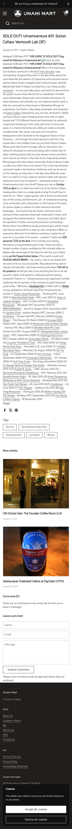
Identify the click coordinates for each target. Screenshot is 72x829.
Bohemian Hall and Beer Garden (50, 324)
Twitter (65, 286)
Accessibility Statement (15, 766)
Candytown (57, 384)
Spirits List (8, 730)
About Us (8, 715)
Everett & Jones (23, 369)
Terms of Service (12, 756)
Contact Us (9, 739)
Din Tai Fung (44, 354)
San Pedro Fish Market (15, 384)
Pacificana (8, 316)
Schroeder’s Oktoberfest (39, 358)
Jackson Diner (13, 312)
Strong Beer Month (39, 339)
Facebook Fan (36, 286)
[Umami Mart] (35, 13)
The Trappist (25, 388)
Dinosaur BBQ (54, 320)
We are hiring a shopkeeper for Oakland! (36, 3)
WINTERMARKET (12, 309)
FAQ (5, 734)
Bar (5, 725)
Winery (51, 435)
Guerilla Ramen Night (14, 376)
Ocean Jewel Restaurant (27, 294)
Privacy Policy (10, 761)
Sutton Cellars (13, 113)
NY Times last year (44, 71)
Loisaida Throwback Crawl (21, 342)
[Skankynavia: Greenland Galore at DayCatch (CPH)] (36, 551)
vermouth (34, 435)
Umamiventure (14, 435)
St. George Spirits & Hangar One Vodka (23, 365)
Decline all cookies (36, 819)
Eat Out (10, 427)
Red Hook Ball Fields (23, 297)
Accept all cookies (36, 809)
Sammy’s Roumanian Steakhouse (21, 373)
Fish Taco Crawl (21, 361)
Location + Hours (12, 720)
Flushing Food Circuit (52, 335)
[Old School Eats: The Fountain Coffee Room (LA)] (36, 484)
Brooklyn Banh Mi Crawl (47, 327)
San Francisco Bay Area (34, 427)
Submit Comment (18, 669)
